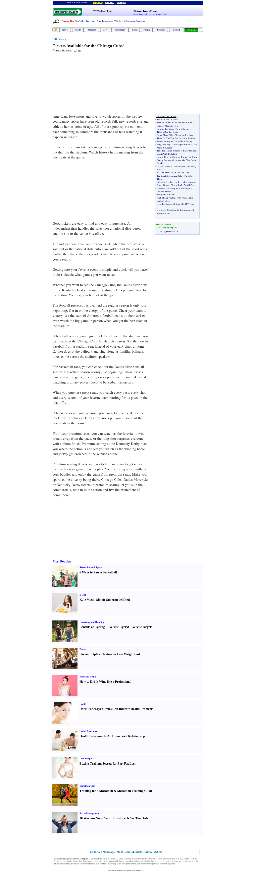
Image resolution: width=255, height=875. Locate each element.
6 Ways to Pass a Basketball (98, 572)
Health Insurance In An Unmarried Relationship (112, 736)
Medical (92, 30)
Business (161, 30)
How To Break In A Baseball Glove (173, 172)
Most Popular (62, 561)
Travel (65, 30)
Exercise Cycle (117, 627)
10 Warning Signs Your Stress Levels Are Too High (113, 818)
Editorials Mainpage (102, 851)
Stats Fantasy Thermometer (172, 166)
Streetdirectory (120, 871)
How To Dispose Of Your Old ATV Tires (175, 204)
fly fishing (74, 861)
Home (135, 30)
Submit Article (153, 851)
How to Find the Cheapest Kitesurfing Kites (177, 157)
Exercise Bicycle (141, 627)
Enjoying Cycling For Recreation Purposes (176, 182)
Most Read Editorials (129, 851)
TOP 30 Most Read (102, 11)
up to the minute (109, 859)
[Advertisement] (85, 84)
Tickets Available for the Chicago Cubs (88, 45)
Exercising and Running (91, 622)
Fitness (83, 649)
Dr (158, 166)
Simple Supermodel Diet (112, 599)
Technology (120, 30)
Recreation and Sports (90, 567)
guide (97, 859)
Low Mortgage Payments (133, 21)
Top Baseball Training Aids (169, 176)
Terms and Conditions (135, 871)
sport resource (122, 859)
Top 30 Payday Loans (85, 21)
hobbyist (144, 864)
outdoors (78, 864)
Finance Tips (68, 21)
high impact (184, 859)
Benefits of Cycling (92, 627)
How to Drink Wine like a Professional (105, 681)
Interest (176, 30)
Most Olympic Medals (168, 231)
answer (88, 861)
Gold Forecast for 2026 (108, 21)
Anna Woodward (64, 50)
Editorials (58, 39)
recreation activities (147, 859)
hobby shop (149, 861)
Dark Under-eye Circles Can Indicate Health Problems (116, 709)
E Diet (82, 594)
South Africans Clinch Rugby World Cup (175, 185)
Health (78, 30)
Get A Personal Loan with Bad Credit (150, 14)
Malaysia (121, 2)
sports (192, 859)
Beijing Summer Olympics (169, 160)
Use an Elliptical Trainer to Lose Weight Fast (109, 654)
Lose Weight (85, 758)
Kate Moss (86, 599)
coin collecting (110, 864)
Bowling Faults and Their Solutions (173, 129)
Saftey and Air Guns (166, 194)
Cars (105, 30)
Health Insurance (88, 731)
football (57, 861)
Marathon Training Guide (134, 790)
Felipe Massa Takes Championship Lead (175, 135)
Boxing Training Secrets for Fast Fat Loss (107, 763)
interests (170, 859)
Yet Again (167, 147)
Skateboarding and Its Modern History (174, 141)
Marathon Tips (87, 786)
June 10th (190, 166)
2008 (159, 169)
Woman (191, 30)
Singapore (98, 2)
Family (146, 30)
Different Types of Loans (145, 11)
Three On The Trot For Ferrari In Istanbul (176, 138)
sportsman (155, 864)
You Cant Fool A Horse (167, 119)
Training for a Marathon (96, 790)
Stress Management (89, 813)
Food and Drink (87, 676)
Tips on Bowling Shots (167, 132)
